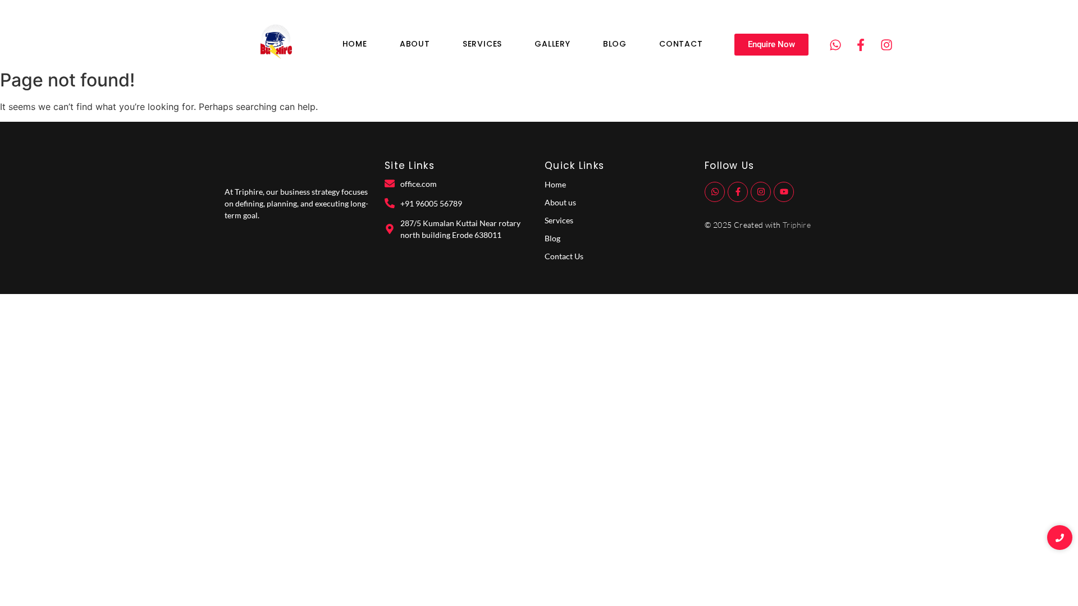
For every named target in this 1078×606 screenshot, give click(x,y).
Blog (615, 43)
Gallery (552, 43)
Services (482, 43)
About (415, 43)
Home (354, 43)
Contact (681, 43)
